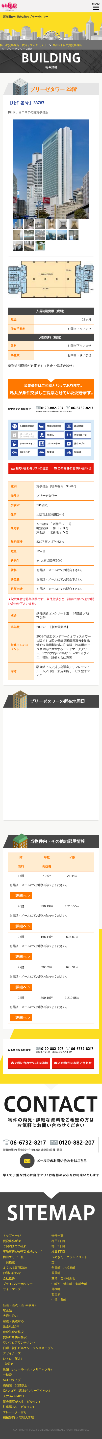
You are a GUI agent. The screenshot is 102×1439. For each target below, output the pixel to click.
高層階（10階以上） (16, 1385)
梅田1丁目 (58, 1241)
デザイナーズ (12, 1353)
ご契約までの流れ (15, 1246)
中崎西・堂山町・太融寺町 (69, 1284)
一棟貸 (7, 1375)
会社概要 (9, 1278)
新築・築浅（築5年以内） (20, 1305)
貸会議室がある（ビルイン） (22, 1401)
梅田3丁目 (58, 1251)
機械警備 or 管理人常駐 (18, 1417)
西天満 (55, 1294)
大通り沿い (10, 1316)
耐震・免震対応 (13, 1321)
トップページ (12, 1235)
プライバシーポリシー (18, 1284)
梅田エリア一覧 (13, 1257)
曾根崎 (55, 1289)
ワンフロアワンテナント (19, 1342)
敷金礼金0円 (11, 1326)
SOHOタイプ (12, 1380)
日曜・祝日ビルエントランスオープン (28, 1348)
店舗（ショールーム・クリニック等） (28, 1369)
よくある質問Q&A (15, 1267)
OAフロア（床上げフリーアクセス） (27, 1390)
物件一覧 (57, 1235)
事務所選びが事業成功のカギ (22, 1251)
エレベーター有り (15, 1412)
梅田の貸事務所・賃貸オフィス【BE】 (23, 45)
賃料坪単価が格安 (15, 1337)
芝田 (54, 1262)
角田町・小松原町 (63, 1267)
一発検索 (9, 1262)
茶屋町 (55, 1273)
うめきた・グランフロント (69, 1257)
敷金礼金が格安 (13, 1332)
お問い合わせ (12, 1273)
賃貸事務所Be (12, 1241)
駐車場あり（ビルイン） (19, 1407)
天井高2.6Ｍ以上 (14, 1396)
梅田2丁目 (58, 1246)
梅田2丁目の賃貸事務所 (67, 45)
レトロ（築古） (13, 1358)
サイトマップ (12, 1289)
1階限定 (8, 1364)
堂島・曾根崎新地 (63, 1278)
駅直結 (7, 1310)
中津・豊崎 (58, 1299)
